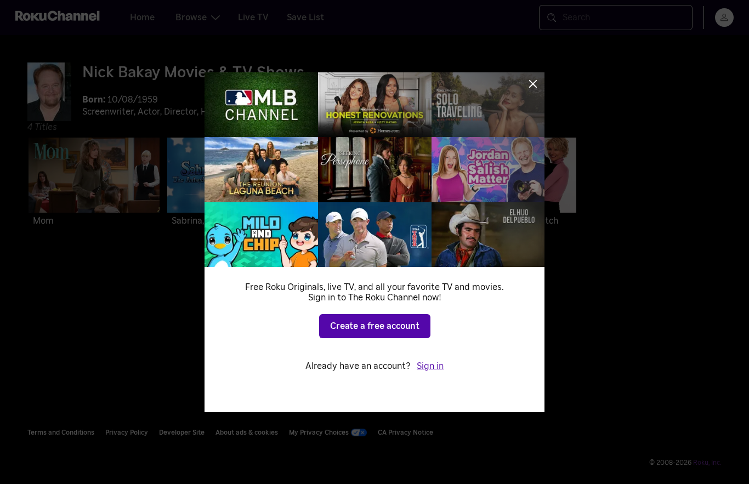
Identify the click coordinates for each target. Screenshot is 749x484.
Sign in (430, 366)
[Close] (533, 84)
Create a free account (374, 326)
